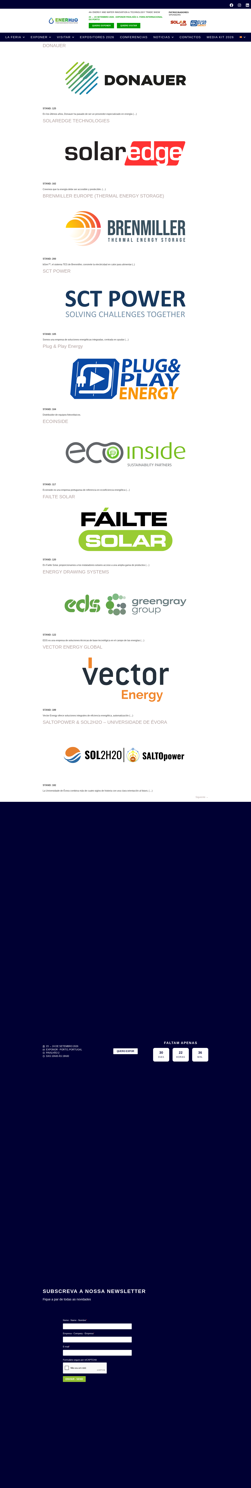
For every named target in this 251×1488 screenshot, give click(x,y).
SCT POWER (57, 271)
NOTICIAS (161, 37)
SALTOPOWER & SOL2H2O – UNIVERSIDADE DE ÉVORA (105, 722)
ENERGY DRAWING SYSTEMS (76, 571)
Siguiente (202, 797)
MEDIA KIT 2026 (220, 37)
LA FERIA (13, 37)
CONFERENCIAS (134, 37)
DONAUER (54, 45)
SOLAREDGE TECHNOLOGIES (76, 120)
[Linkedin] (247, 5)
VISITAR (64, 37)
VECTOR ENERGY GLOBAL (72, 647)
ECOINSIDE (55, 421)
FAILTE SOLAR (59, 496)
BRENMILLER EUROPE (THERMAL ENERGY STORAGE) (103, 195)
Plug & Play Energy (63, 346)
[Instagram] (239, 5)
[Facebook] (231, 5)
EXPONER (39, 37)
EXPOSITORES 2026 (97, 37)
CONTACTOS (190, 37)
